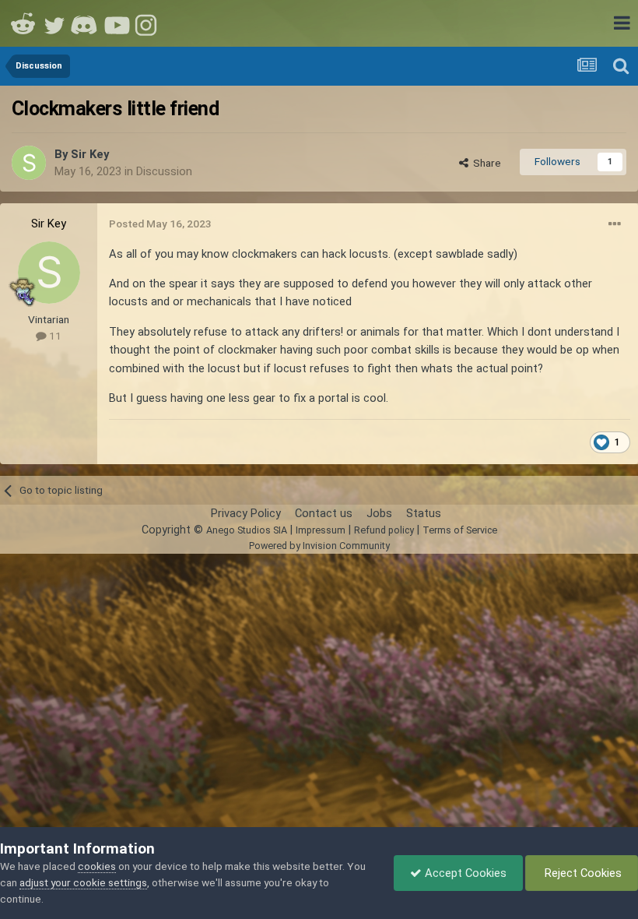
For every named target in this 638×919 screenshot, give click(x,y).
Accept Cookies (464, 873)
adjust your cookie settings (83, 882)
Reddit (23, 23)
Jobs (379, 513)
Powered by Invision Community (319, 545)
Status (423, 513)
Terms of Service (459, 530)
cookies (97, 866)
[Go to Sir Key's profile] (29, 163)
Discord (85, 23)
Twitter (54, 23)
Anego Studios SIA (246, 530)
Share (484, 163)
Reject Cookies (582, 873)
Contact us (323, 513)
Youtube (116, 23)
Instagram (147, 23)
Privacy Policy (246, 513)
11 (54, 335)
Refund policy (384, 530)
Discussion (164, 171)
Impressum (320, 530)
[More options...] (614, 224)
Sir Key (90, 154)
